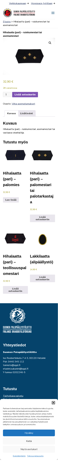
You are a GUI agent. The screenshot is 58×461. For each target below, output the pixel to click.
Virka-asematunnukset (23, 103)
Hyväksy (29, 432)
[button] (53, 402)
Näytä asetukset (29, 449)
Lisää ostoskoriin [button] (42, 218)
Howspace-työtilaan (41, 3)
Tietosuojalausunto (35, 456)
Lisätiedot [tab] (26, 113)
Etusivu (7, 21)
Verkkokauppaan (17, 3)
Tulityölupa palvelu (13, 396)
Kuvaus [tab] (11, 113)
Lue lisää (10, 200)
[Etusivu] (19, 12)
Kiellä (29, 441)
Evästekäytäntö (19, 456)
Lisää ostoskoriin (25, 94)
